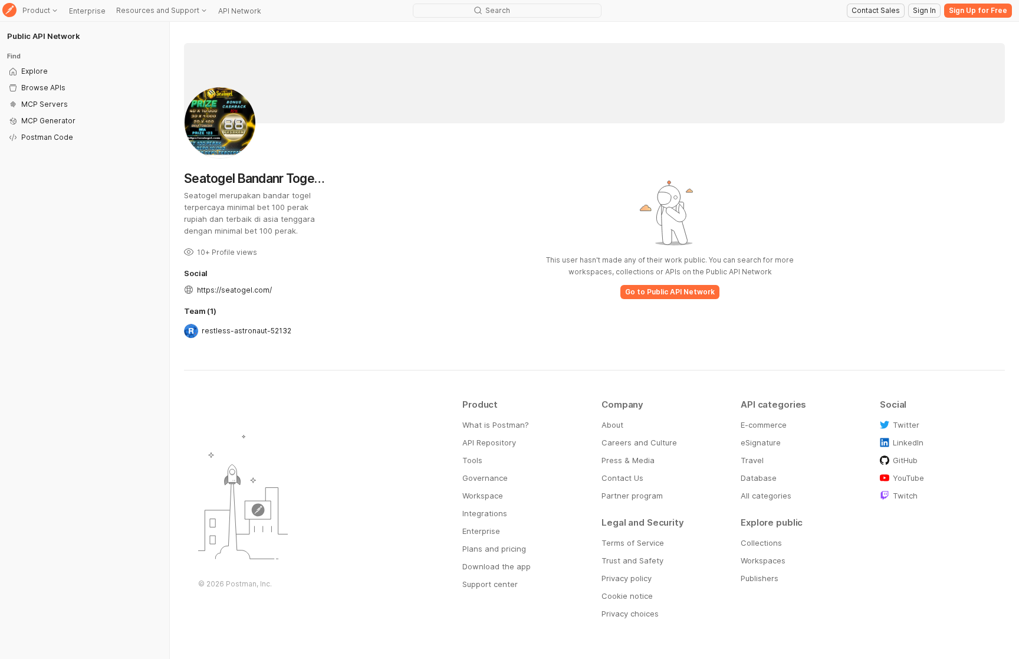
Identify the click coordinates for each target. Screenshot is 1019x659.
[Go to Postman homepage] (9, 11)
